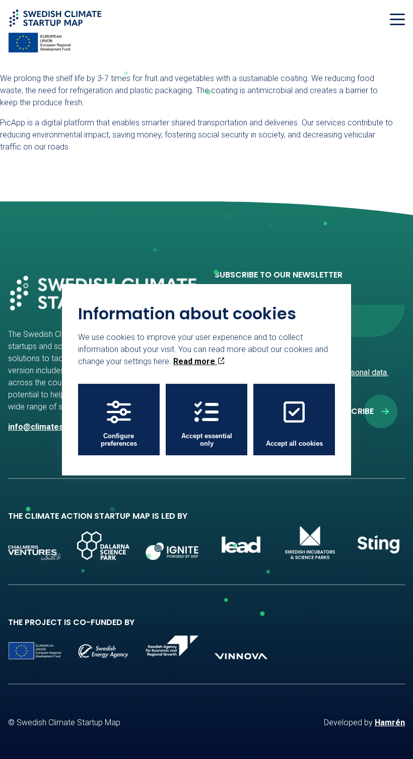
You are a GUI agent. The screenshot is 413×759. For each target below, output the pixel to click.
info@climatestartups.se (55, 427)
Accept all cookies (294, 443)
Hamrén (390, 722)
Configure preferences (119, 439)
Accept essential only (206, 439)
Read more (195, 361)
